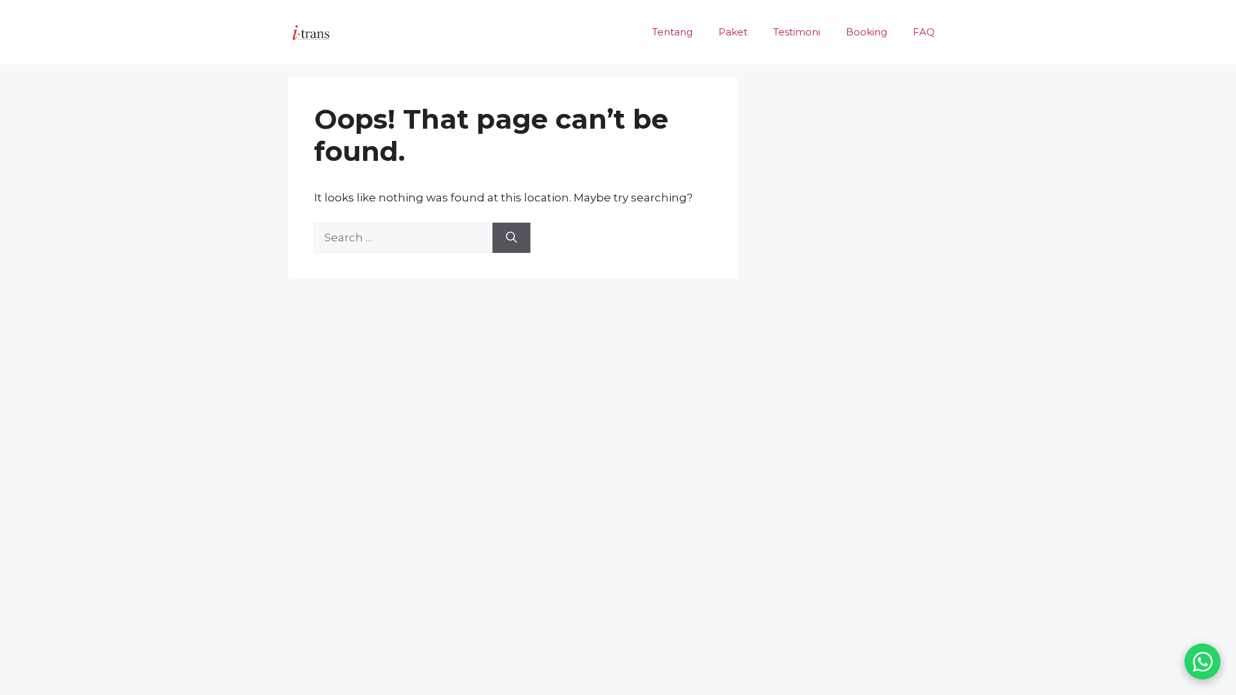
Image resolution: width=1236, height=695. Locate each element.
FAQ (924, 32)
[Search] (511, 238)
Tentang (672, 32)
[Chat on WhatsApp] (1202, 662)
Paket (732, 32)
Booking (866, 32)
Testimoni (796, 32)
